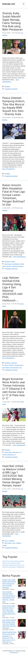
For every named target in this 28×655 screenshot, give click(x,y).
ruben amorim (6, 266)
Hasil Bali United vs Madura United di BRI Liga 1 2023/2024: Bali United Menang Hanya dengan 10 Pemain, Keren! (13, 475)
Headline (7, 86)
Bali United (7, 543)
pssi (20, 367)
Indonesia (14, 363)
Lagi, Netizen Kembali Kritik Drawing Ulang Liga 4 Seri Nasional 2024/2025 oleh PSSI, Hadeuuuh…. (12, 289)
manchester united (18, 264)
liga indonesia (14, 367)
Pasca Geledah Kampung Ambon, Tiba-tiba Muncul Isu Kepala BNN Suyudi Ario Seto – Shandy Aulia (13, 106)
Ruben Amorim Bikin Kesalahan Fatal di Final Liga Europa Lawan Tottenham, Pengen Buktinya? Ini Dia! (13, 194)
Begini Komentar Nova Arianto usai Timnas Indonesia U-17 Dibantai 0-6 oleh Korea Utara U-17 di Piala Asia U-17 (13, 388)
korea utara (8, 452)
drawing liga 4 (18, 365)
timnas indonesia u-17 (9, 454)
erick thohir (5, 367)
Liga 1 (6, 540)
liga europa (7, 264)
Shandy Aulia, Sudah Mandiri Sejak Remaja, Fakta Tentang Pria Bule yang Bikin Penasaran (12, 21)
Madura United (5, 564)
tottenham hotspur (17, 266)
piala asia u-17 (16, 452)
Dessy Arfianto (9, 365)
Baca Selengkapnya (8, 169)
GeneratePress (14, 652)
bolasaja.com (8, 4)
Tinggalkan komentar (11, 89)
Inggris (13, 261)
